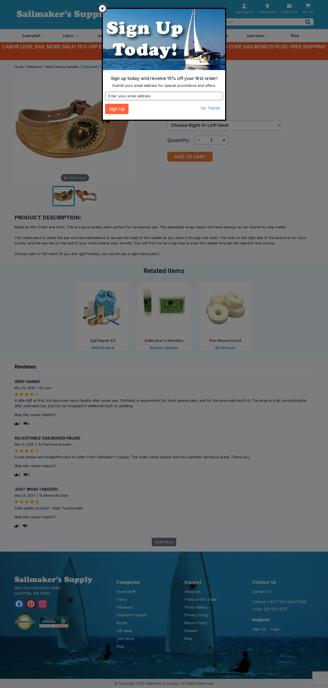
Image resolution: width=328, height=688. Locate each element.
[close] (102, 8)
